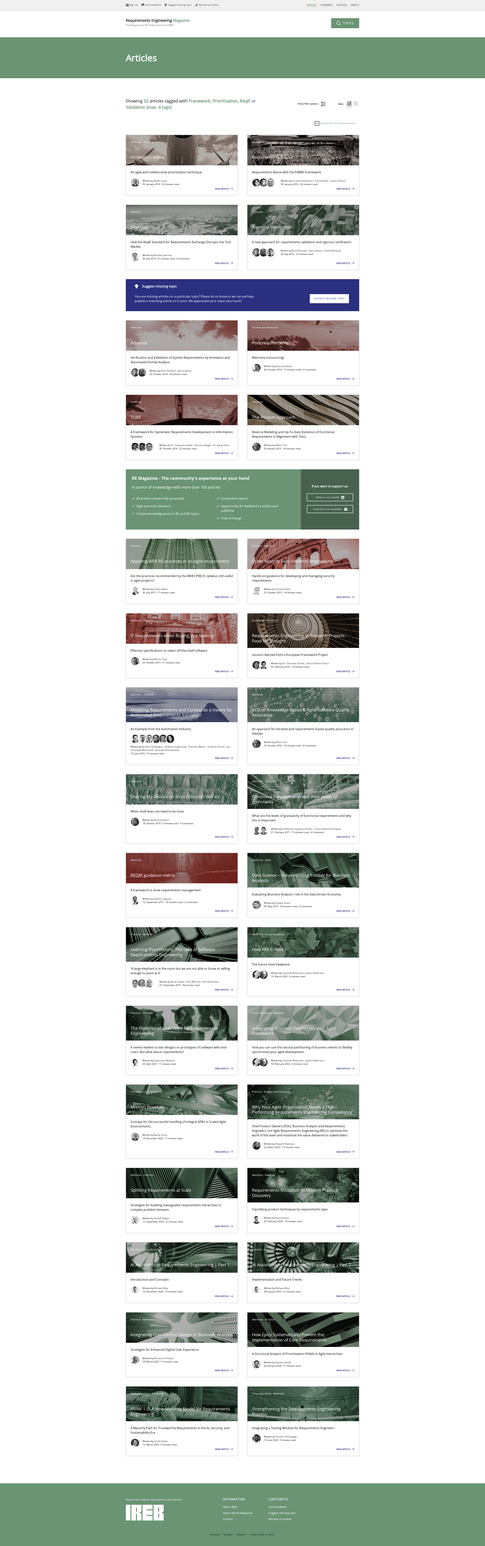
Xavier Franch (338, 180)
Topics (348, 23)
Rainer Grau (160, 180)
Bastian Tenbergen (152, 746)
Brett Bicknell (300, 250)
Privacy (241, 1534)
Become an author (280, 1519)
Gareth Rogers (162, 1218)
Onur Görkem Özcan (317, 663)
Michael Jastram (163, 255)
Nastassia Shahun (164, 1358)
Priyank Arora (282, 903)
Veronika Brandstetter (167, 750)
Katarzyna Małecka (164, 1060)
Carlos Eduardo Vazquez (327, 828)
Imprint (228, 1534)
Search (355, 4)
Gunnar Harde (283, 1362)
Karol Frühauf (161, 820)
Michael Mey (161, 1288)
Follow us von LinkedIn (328, 497)
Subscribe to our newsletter (328, 509)
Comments (326, 4)
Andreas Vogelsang (176, 746)
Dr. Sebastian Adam (182, 445)
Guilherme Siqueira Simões (297, 828)
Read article (222, 188)
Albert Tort (281, 445)
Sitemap (215, 1534)
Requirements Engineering (158, 22)
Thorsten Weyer (197, 746)
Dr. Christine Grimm (293, 663)
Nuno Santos (282, 1217)
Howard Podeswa (284, 1143)
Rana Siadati (178, 981)
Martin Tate (160, 659)
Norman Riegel (203, 445)
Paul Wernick (193, 981)
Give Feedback (277, 1507)
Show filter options (308, 103)
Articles (311, 4)
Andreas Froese (216, 746)
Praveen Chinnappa (286, 1436)
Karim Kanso (316, 250)
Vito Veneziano (210, 981)
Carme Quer (322, 180)
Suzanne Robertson (293, 973)
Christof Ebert (283, 589)
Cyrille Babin (161, 1441)
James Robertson (314, 973)
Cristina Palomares (303, 180)
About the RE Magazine (238, 1513)
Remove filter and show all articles (337, 123)
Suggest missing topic (329, 298)
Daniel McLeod (332, 250)
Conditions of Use (262, 1534)
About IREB (230, 1507)
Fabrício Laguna (162, 898)
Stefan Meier (161, 589)
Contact (228, 1519)
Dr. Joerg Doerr (221, 445)
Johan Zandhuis (283, 366)
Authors (342, 4)
